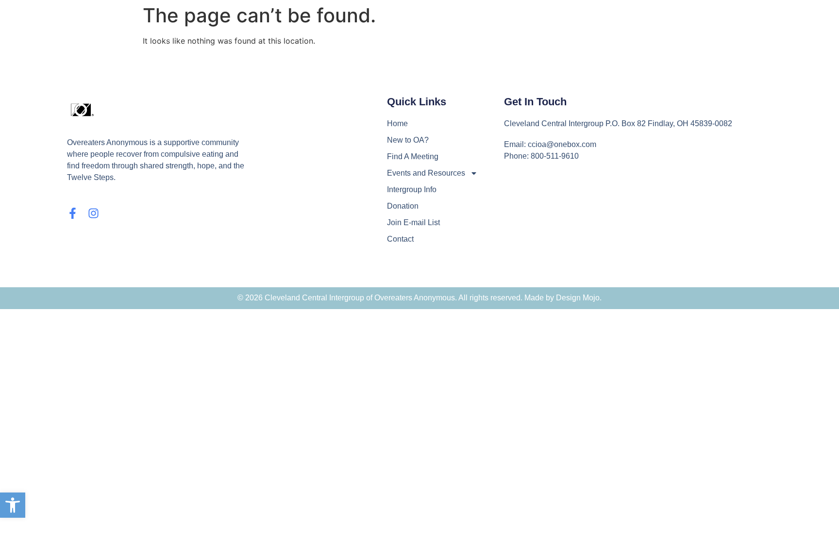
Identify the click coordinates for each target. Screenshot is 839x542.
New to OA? (408, 140)
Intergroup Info (411, 189)
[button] (12, 505)
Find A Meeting (412, 156)
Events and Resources (426, 173)
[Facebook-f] (72, 213)
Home (397, 123)
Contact (400, 239)
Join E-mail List (413, 222)
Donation (403, 206)
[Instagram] (93, 213)
